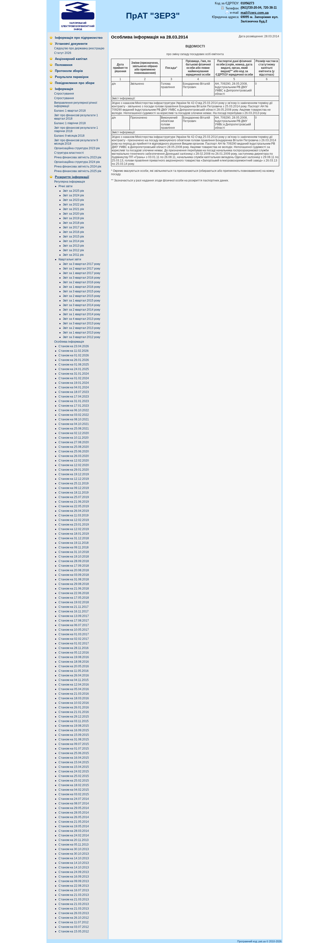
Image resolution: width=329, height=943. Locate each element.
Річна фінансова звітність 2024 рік (77, 166)
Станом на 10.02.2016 (74, 703)
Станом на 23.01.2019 (74, 524)
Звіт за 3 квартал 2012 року (81, 337)
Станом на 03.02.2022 (74, 415)
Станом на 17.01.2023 (74, 405)
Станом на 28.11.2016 (74, 648)
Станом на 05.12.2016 (74, 652)
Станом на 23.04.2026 (74, 346)
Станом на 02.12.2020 (74, 433)
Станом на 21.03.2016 (74, 693)
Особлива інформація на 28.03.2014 (149, 37)
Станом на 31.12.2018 (74, 538)
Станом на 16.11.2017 (74, 611)
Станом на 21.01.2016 (74, 712)
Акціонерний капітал (71, 59)
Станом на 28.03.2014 (74, 831)
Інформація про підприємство (79, 37)
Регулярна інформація (69, 181)
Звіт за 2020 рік (73, 213)
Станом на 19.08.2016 (74, 657)
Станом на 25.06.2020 (74, 451)
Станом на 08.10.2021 (74, 419)
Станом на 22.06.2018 (74, 593)
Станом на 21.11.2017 (74, 607)
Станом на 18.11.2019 (74, 492)
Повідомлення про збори (74, 83)
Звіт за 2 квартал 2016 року (81, 282)
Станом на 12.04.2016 (74, 684)
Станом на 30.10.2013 (74, 849)
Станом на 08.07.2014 (74, 803)
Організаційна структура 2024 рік (77, 162)
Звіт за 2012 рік (73, 250)
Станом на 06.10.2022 (74, 410)
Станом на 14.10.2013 (74, 858)
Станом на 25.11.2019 (74, 483)
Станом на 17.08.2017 (74, 620)
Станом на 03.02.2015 (74, 794)
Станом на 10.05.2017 (74, 629)
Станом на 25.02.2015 (74, 776)
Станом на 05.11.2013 (74, 844)
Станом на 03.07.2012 (74, 927)
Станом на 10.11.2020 (74, 437)
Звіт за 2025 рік (73, 190)
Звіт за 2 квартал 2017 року (81, 268)
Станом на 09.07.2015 (74, 744)
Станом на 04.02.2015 (74, 789)
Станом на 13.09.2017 (74, 616)
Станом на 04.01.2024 (74, 387)
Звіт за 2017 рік (73, 227)
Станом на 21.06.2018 (74, 588)
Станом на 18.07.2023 (74, 392)
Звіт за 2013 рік (73, 245)
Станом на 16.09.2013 (74, 876)
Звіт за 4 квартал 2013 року (81, 319)
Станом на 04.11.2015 (74, 680)
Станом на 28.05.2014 (74, 812)
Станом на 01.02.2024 (74, 378)
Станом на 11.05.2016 (74, 671)
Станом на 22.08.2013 (74, 885)
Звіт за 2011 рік (73, 255)
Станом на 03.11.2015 (74, 721)
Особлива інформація (69, 341)
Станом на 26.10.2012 (74, 917)
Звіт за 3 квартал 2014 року (81, 305)
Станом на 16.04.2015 (74, 757)
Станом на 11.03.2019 (74, 515)
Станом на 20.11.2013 (74, 840)
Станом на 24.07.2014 (74, 799)
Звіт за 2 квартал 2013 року (81, 328)
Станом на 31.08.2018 (74, 579)
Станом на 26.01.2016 (74, 707)
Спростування (64, 93)
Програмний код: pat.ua (251, 941)
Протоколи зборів (69, 71)
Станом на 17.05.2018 (74, 597)
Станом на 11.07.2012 (74, 922)
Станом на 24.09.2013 (74, 872)
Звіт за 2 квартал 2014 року (81, 309)
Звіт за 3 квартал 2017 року (81, 264)
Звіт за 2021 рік (73, 209)
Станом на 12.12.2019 (74, 479)
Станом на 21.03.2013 (74, 895)
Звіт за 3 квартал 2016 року (81, 277)
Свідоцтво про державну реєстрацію (79, 48)
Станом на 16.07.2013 (74, 890)
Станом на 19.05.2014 (74, 826)
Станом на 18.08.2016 (74, 661)
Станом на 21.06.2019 (74, 501)
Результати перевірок (72, 77)
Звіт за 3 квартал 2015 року (81, 291)
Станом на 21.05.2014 (74, 821)
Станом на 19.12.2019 (74, 474)
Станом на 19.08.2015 (74, 725)
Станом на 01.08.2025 (74, 364)
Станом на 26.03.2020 (74, 456)
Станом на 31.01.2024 (74, 373)
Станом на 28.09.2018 (74, 561)
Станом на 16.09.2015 (74, 730)
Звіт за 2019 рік (73, 218)
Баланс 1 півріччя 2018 (70, 123)
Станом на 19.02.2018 (74, 602)
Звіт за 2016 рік (73, 232)
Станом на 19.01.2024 (74, 383)
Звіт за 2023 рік (73, 200)
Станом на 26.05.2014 (74, 817)
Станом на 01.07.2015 (74, 748)
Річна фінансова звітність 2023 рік (77, 157)
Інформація (64, 89)
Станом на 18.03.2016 (74, 698)
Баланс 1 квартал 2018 (70, 110)
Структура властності (69, 152)
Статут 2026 (62, 53)
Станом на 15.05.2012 (74, 931)
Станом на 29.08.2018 (74, 584)
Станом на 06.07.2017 (74, 625)
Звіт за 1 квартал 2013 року (81, 332)
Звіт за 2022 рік (73, 204)
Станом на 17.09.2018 (74, 565)
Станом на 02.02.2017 (74, 639)
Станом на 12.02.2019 (74, 520)
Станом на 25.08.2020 (74, 447)
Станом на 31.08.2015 (74, 739)
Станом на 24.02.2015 (74, 771)
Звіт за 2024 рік (73, 195)
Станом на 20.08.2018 (74, 570)
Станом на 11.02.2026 (74, 351)
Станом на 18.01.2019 (74, 533)
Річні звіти (65, 186)
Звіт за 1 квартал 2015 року (81, 300)
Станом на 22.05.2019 (74, 506)
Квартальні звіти (70, 259)
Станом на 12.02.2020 (74, 460)
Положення (63, 65)
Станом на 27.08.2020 (74, 442)
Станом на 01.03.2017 (74, 634)
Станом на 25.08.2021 (74, 428)
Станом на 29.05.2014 (74, 808)
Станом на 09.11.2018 (74, 547)
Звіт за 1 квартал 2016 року (81, 287)
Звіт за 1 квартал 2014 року (81, 314)
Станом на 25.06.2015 (74, 753)
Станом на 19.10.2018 (74, 556)
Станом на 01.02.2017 (74, 643)
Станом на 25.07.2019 (74, 497)
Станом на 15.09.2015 (74, 735)
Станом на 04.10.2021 (74, 424)
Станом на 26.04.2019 (74, 511)
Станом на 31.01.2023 (74, 401)
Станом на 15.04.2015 (74, 762)
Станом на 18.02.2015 (74, 785)
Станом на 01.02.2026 (74, 355)
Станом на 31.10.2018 (74, 552)
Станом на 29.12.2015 (74, 716)
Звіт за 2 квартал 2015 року (81, 296)
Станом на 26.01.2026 (74, 360)
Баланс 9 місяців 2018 (69, 135)
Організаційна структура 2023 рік (77, 148)
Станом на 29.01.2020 (74, 469)
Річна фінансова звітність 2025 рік (77, 171)
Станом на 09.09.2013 (74, 881)
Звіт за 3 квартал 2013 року (81, 323)
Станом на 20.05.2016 (74, 666)
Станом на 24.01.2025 (74, 369)
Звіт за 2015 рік (73, 236)
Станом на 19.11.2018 (74, 543)
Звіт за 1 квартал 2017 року (81, 273)
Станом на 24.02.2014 (74, 835)
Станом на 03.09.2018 (74, 575)
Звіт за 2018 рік (73, 223)
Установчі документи (71, 43)
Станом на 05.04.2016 (74, 689)
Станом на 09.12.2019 (74, 488)
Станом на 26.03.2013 (74, 913)
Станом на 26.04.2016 (74, 675)
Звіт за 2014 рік (73, 241)
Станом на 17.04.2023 (74, 396)
